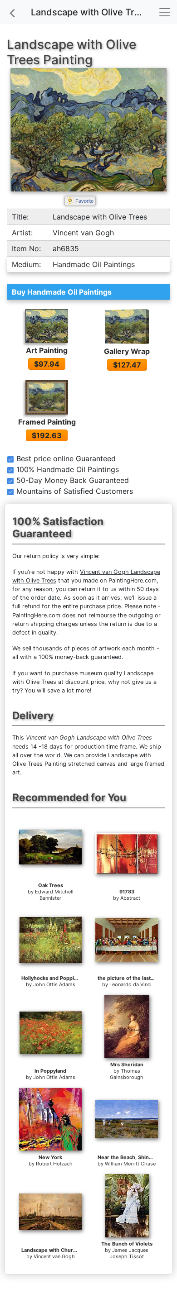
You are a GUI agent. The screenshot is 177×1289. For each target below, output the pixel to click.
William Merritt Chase (130, 1163)
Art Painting (47, 350)
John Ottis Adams (54, 984)
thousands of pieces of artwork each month (94, 648)
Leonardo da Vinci (130, 984)
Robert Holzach (54, 1163)
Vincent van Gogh (54, 1256)
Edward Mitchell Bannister (54, 894)
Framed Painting (47, 421)
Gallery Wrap (127, 351)
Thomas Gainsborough (126, 1074)
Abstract (130, 898)
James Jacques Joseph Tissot (129, 1253)
